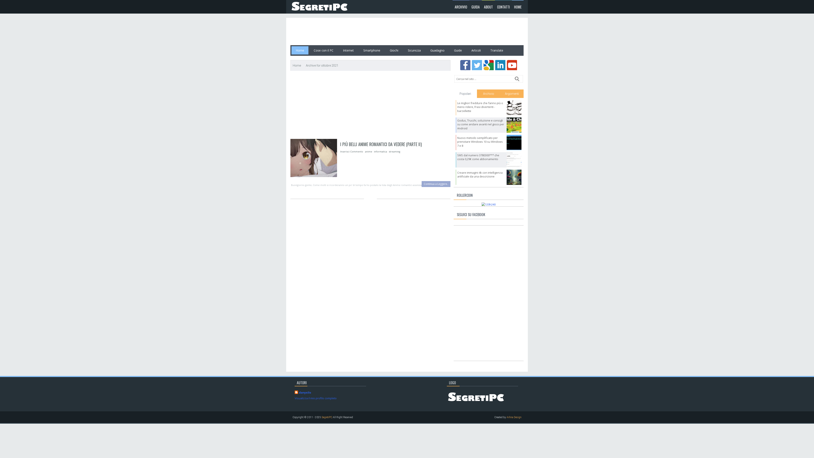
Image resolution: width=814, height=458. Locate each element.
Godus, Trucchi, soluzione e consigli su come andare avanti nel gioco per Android (480, 124)
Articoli (476, 50)
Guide (458, 50)
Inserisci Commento (352, 151)
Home (517, 7)
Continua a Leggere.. (436, 184)
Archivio (461, 7)
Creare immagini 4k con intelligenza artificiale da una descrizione (480, 174)
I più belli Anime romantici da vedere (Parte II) (381, 144)
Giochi (394, 50)
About (488, 7)
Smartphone (371, 50)
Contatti (503, 7)
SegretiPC (327, 417)
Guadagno (437, 50)
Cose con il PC (323, 50)
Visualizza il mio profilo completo (316, 398)
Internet (348, 50)
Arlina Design (514, 417)
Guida (475, 7)
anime (368, 151)
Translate (496, 50)
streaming (394, 151)
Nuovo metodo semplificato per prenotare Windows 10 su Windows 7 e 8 (480, 141)
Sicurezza (414, 50)
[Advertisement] (367, 31)
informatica (380, 151)
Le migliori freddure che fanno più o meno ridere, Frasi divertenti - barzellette (480, 107)
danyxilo (305, 392)
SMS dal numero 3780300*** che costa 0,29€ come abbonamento (478, 157)
